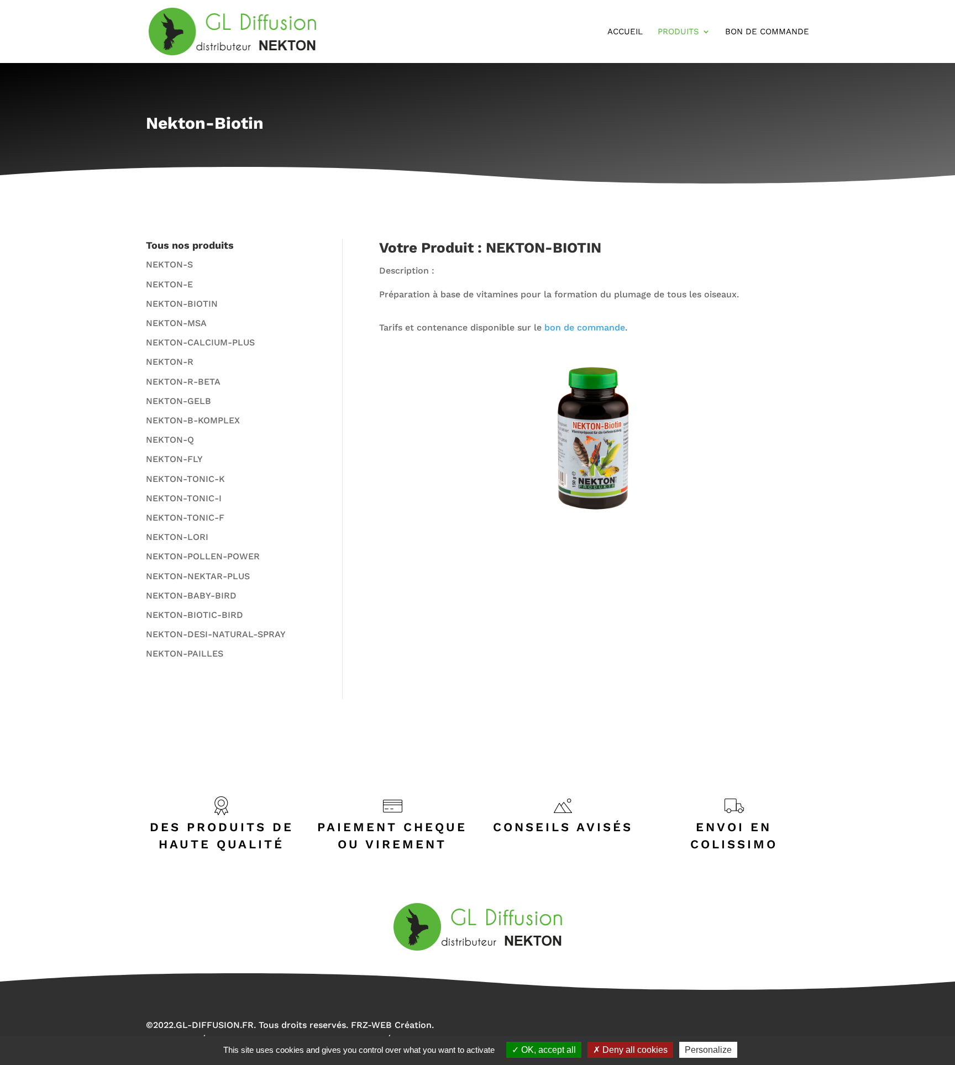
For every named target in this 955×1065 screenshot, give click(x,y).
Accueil (625, 32)
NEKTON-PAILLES (184, 653)
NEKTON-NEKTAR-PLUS (198, 576)
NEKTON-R (169, 361)
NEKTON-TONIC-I (184, 498)
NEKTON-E (169, 284)
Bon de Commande (767, 32)
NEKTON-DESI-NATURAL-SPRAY (216, 634)
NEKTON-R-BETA (183, 381)
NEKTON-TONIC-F (185, 517)
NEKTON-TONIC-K (185, 479)
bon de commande (584, 327)
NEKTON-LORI (177, 537)
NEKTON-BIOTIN (182, 303)
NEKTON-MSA (176, 323)
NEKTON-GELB (178, 401)
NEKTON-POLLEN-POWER (203, 556)
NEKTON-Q (170, 439)
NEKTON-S (169, 264)
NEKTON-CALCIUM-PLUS (200, 342)
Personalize (708, 1049)
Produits (678, 32)
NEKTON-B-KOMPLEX (193, 420)
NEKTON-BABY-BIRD (191, 595)
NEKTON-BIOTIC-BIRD (194, 615)
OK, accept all (547, 1049)
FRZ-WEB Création (391, 1025)
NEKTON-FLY (174, 459)
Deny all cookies (634, 1049)
